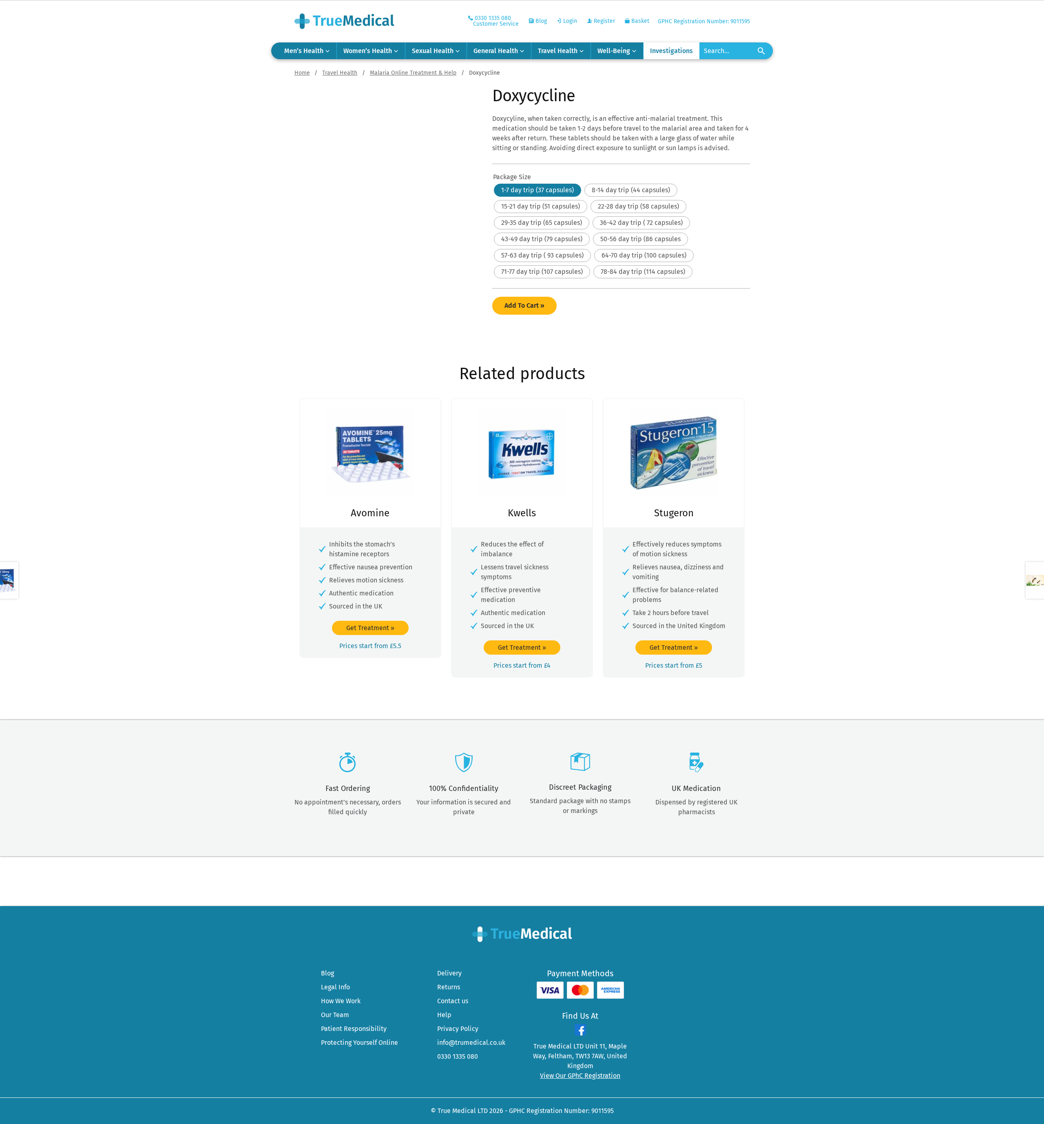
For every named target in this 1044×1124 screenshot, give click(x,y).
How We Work (341, 1001)
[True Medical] (522, 933)
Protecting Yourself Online (359, 1042)
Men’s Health (303, 51)
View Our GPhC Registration (580, 1076)
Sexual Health (432, 51)
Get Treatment (370, 628)
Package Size (512, 177)
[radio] (537, 190)
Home (302, 72)
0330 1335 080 (457, 1056)
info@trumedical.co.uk (471, 1042)
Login (569, 21)
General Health (495, 51)
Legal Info (335, 987)
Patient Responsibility (354, 1029)
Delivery (449, 973)
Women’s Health (367, 51)
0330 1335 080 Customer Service (496, 21)
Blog (540, 21)
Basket (639, 21)
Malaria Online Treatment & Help (413, 72)
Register (603, 21)
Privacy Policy (457, 1029)
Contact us (452, 1001)
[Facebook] (580, 1033)
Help (444, 1015)
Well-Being (613, 51)
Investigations (671, 51)
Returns (448, 987)
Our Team (335, 1015)
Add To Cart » (524, 305)
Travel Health (557, 51)
